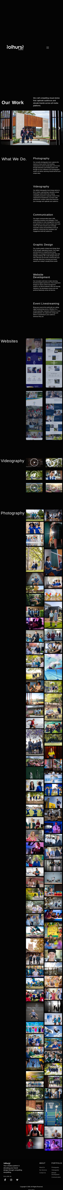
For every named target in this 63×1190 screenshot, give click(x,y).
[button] (3, 128)
